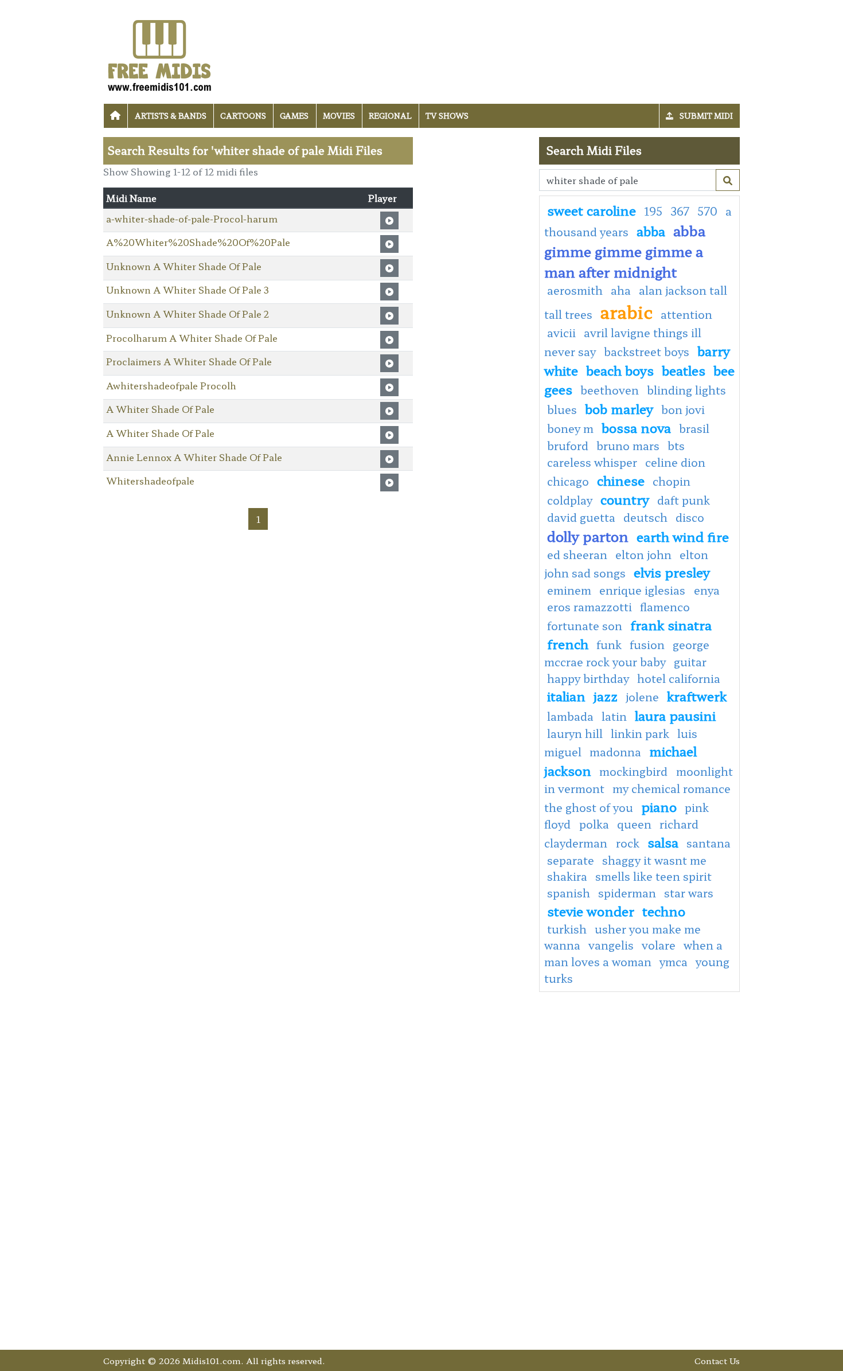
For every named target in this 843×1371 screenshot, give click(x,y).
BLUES (562, 409)
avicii (561, 333)
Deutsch (645, 517)
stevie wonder (590, 910)
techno (663, 910)
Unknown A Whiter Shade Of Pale (184, 266)
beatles (683, 370)
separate (570, 860)
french (567, 643)
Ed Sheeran (577, 554)
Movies (339, 115)
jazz (606, 695)
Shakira (567, 876)
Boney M (570, 428)
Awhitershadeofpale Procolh (171, 385)
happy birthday (588, 678)
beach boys (620, 370)
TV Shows (447, 115)
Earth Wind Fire (683, 536)
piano (659, 806)
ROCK (627, 843)
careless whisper (592, 462)
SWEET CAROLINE (591, 210)
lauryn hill (575, 733)
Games (294, 115)
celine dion (675, 462)
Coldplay (569, 500)
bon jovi (683, 409)
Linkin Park (640, 733)
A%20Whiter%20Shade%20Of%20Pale (198, 242)
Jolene (642, 697)
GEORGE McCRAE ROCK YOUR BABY (626, 653)
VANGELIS (611, 945)
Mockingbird (634, 771)
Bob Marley (619, 408)
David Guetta (581, 517)
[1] (728, 180)
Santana (708, 843)
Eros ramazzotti (589, 607)
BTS (676, 446)
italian (566, 695)
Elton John (643, 554)
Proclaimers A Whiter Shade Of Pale (189, 361)
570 (707, 211)
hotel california (678, 678)
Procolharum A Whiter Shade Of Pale (192, 338)
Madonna (615, 752)
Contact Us (717, 1360)
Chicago (568, 481)
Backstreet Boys (646, 351)
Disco (690, 517)
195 (653, 211)
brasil (694, 428)
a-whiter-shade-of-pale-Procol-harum (192, 218)
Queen (634, 824)
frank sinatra (671, 624)
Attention (686, 314)
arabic (626, 311)
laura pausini (675, 715)
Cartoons (243, 115)
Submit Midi (705, 115)
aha (621, 290)
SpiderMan (627, 893)
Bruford (567, 446)
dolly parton (588, 536)
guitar (690, 662)
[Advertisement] (476, 309)
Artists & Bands (170, 115)
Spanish (568, 893)
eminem (569, 590)
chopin (671, 481)
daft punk (683, 500)
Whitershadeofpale (150, 480)
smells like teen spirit (653, 876)
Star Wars (688, 893)
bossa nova (636, 427)
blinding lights (686, 390)
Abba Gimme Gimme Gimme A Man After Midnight (624, 251)
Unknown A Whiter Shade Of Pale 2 (187, 314)
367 (679, 211)
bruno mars (627, 446)
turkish (567, 929)
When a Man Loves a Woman (633, 953)
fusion (647, 644)
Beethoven (609, 390)
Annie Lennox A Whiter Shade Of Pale (194, 457)
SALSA (662, 842)
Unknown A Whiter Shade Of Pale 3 (187, 289)
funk (609, 644)
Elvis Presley (672, 572)
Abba (651, 230)
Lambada (570, 716)
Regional (390, 115)
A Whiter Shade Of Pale (160, 409)
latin (614, 716)
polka (594, 824)
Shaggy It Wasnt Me (654, 860)
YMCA (673, 962)
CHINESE (621, 480)
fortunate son (584, 626)
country (624, 499)
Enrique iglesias (643, 590)
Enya (707, 590)
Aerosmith (575, 290)
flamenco (665, 607)
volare (659, 945)
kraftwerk (697, 695)
